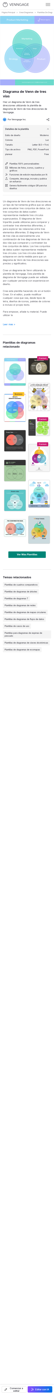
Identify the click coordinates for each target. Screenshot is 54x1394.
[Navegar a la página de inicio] (16, 4)
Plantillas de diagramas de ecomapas (22, 649)
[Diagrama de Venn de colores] (15, 407)
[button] (14, 1389)
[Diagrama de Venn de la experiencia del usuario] (39, 529)
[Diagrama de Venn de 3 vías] (39, 458)
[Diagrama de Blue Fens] (15, 500)
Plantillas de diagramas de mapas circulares (25, 612)
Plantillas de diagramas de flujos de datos (24, 619)
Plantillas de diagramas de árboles (21, 591)
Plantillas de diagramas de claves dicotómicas (26, 642)
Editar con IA (42, 1389)
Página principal (8, 12)
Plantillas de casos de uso (17, 626)
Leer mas (9, 324)
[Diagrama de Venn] (15, 528)
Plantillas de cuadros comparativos (21, 584)
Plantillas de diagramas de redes (20, 605)
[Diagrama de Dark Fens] (15, 440)
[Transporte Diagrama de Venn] (39, 493)
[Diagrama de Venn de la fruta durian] (39, 397)
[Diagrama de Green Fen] (15, 470)
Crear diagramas (26, 12)
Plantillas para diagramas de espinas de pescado (23, 634)
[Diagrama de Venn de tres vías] (15, 372)
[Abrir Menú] (48, 4)
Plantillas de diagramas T (16, 598)
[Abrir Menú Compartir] (48, 119)
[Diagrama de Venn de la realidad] (39, 427)
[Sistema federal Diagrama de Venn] (39, 366)
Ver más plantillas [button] (27, 554)
